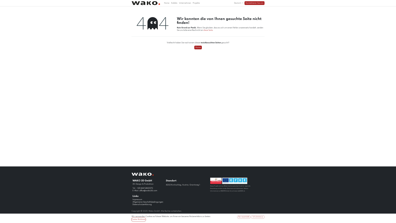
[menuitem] (166, 3)
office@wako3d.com (148, 191)
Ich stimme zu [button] (258, 217)
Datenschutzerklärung (142, 204)
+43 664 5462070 (145, 188)
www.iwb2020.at (239, 191)
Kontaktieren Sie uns (254, 3)
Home (198, 47)
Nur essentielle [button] (243, 217)
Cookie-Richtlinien (139, 219)
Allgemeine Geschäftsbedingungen (148, 202)
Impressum (137, 199)
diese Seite (208, 30)
